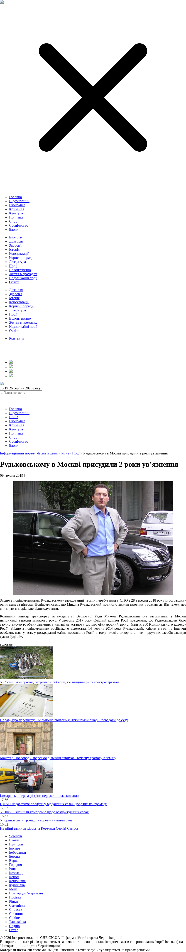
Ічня (12, 869)
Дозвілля (16, 241)
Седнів (14, 926)
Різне (65, 453)
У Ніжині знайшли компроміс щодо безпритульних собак (44, 812)
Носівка (15, 897)
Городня (15, 865)
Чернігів (15, 836)
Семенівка (17, 905)
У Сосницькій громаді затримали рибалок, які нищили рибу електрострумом (59, 682)
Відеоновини (19, 201)
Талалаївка (17, 922)
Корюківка (17, 881)
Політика (16, 217)
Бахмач (14, 848)
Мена (13, 889)
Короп (14, 877)
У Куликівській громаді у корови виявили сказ (36, 820)
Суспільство (18, 225)
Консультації (19, 253)
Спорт (14, 221)
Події (13, 266)
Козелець (16, 873)
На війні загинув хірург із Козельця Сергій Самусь (39, 828)
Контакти (16, 338)
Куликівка (17, 885)
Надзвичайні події (23, 278)
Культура (16, 213)
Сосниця (16, 914)
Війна (13, 417)
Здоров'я (15, 245)
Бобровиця (17, 852)
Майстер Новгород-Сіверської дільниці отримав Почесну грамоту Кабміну (58, 758)
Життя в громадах (23, 274)
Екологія (15, 237)
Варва (13, 860)
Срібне (14, 918)
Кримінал (16, 209)
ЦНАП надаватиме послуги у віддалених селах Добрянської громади (53, 804)
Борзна (14, 856)
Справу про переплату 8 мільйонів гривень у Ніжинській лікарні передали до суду (64, 720)
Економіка (17, 205)
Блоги (13, 229)
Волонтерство (20, 270)
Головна (15, 197)
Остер (13, 930)
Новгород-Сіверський (26, 893)
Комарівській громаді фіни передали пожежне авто (39, 796)
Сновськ (15, 909)
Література (17, 262)
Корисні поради (21, 258)
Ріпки (13, 901)
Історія (14, 249)
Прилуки (16, 844)
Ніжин (14, 840)
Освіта (14, 282)
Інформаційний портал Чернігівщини (29, 453)
